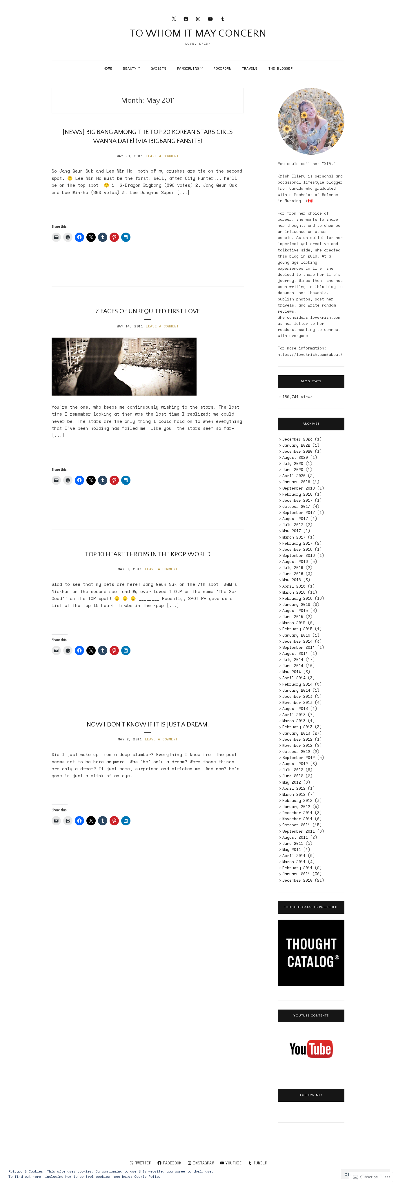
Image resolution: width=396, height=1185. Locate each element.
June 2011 (292, 843)
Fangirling (188, 68)
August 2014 (295, 653)
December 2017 (297, 500)
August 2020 (295, 457)
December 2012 (297, 739)
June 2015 (292, 616)
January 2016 (296, 604)
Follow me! (311, 1095)
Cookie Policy (147, 1176)
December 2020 (297, 451)
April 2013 (294, 714)
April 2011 (294, 855)
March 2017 (294, 537)
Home (107, 68)
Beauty (130, 68)
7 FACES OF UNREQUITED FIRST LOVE (148, 311)
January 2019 (296, 482)
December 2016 (297, 549)
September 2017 (298, 512)
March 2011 (294, 862)
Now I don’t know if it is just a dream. (148, 724)
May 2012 (291, 782)
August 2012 (295, 764)
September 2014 (298, 647)
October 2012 (296, 751)
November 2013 (297, 702)
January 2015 (296, 635)
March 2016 (294, 592)
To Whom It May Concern (198, 33)
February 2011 (297, 868)
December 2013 (297, 696)
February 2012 (297, 800)
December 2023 (297, 439)
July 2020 (292, 463)
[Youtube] (210, 18)
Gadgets (158, 68)
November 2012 (297, 745)
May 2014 (291, 672)
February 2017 (297, 543)
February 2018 (297, 494)
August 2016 (295, 561)
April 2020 (294, 476)
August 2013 (295, 708)
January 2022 (296, 445)
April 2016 (294, 586)
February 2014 (297, 684)
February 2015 (297, 629)
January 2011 (296, 874)
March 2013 (294, 721)
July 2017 (292, 525)
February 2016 (297, 598)
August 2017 (295, 518)
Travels (249, 68)
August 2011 (295, 837)
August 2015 (295, 610)
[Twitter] (174, 18)
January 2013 (296, 733)
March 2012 (294, 794)
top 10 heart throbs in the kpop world (147, 554)
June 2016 (292, 574)
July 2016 (292, 567)
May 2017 (291, 531)
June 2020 (292, 469)
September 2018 (298, 488)
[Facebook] (186, 18)
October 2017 (296, 506)
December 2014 (297, 641)
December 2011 (297, 813)
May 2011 (291, 849)
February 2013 (297, 727)
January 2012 (296, 806)
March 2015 (294, 623)
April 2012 (294, 788)
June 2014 (292, 665)
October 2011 (296, 825)
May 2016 (291, 580)
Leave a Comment (162, 156)
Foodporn (222, 68)
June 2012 (292, 776)
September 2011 (298, 831)
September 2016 (298, 555)
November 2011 (297, 819)
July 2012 (292, 770)
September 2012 (298, 757)
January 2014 (296, 690)
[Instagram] (198, 18)
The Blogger (280, 68)
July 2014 (292, 659)
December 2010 (297, 880)
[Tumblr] (222, 18)
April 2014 (294, 678)
